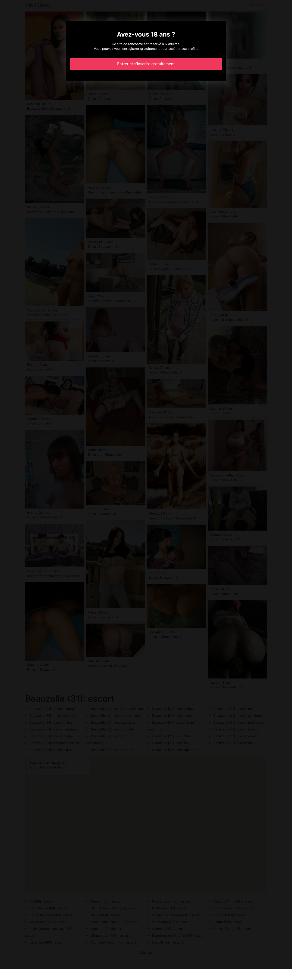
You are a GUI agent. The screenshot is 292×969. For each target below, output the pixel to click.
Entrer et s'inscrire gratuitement (146, 64)
